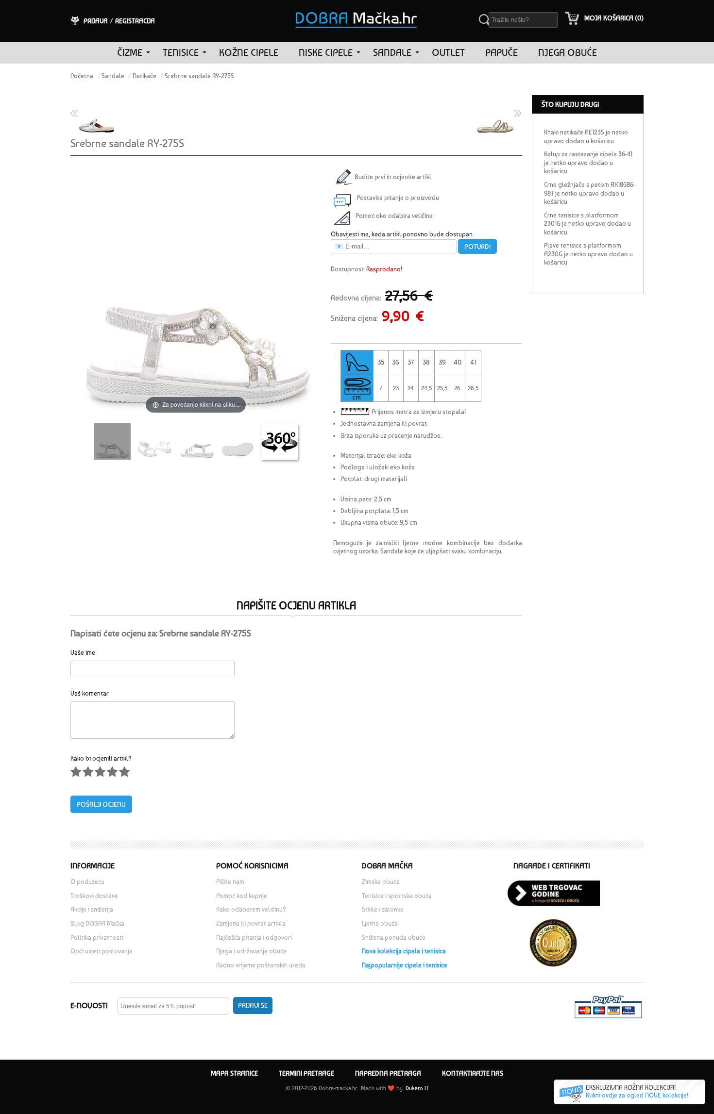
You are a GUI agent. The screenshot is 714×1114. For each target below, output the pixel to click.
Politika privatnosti (96, 937)
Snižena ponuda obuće (393, 937)
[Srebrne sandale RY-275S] (112, 441)
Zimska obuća (381, 881)
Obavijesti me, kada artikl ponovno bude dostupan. (402, 234)
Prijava (96, 21)
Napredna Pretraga (388, 1073)
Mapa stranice (234, 1073)
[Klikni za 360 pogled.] (279, 441)
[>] (148, 53)
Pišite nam (230, 881)
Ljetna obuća (380, 923)
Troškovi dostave (94, 895)
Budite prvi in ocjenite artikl (391, 177)
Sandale (113, 76)
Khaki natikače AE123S (574, 132)
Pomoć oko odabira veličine (394, 215)
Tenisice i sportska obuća (397, 895)
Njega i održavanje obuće (251, 951)
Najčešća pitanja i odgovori (254, 937)
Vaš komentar (89, 693)
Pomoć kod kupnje (241, 895)
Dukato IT (416, 1088)
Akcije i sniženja (91, 909)
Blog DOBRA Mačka (97, 923)
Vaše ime (82, 652)
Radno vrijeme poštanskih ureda (261, 965)
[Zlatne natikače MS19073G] (497, 114)
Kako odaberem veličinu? (251, 909)
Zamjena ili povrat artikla (251, 923)
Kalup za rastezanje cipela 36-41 (588, 154)
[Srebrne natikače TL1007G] (95, 114)
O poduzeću (87, 881)
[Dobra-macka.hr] (357, 7)
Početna (81, 76)
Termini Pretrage (306, 1073)
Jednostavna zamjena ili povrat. (384, 423)
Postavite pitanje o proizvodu (398, 197)
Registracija (135, 21)
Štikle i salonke (383, 909)
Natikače (144, 76)
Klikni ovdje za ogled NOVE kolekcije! (637, 1095)
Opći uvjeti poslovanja (101, 951)
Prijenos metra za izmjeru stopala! (419, 412)
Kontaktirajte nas (472, 1073)
